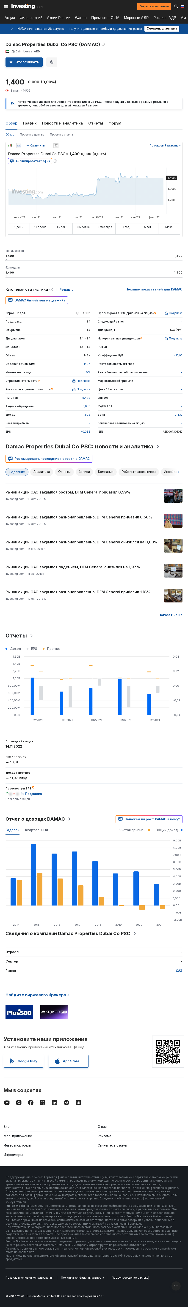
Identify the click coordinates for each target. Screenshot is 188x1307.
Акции (10, 18)
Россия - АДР (164, 18)
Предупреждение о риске (130, 1277)
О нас (102, 1126)
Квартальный (36, 830)
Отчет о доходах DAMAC (35, 819)
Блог (7, 1126)
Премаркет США (105, 18)
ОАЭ (179, 971)
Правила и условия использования (29, 1277)
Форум (114, 123)
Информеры (13, 1155)
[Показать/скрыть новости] (55, 145)
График (29, 123)
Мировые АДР (136, 18)
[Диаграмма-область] (18, 145)
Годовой (12, 830)
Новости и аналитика (62, 123)
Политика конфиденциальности (82, 1277)
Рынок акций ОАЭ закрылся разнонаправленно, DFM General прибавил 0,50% (79, 517)
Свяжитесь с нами (112, 1145)
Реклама (104, 1136)
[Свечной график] (10, 145)
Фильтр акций (30, 18)
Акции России (58, 18)
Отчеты (95, 123)
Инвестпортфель (17, 1145)
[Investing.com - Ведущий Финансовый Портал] (26, 6)
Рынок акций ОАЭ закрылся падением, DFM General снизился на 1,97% (73, 567)
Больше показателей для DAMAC (154, 289)
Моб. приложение (18, 1136)
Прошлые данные (32, 134)
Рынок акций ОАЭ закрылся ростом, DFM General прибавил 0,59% (68, 492)
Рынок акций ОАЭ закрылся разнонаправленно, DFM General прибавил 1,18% (78, 592)
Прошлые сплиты (62, 134)
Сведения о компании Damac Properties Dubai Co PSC (68, 933)
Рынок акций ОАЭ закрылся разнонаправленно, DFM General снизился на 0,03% (82, 542)
